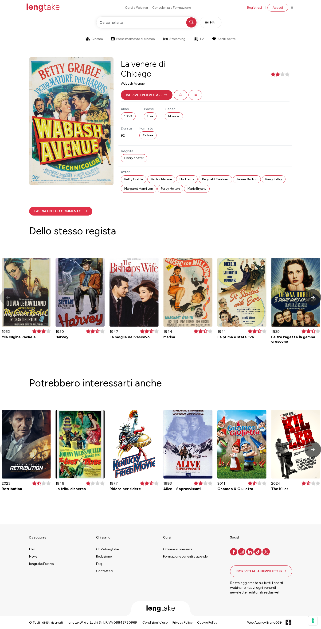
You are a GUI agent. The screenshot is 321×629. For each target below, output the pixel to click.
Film (32, 549)
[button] (146, 95)
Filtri (213, 22)
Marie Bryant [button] (197, 189)
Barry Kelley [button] (273, 179)
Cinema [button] (97, 39)
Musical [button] (174, 116)
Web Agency (256, 623)
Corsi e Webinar (136, 8)
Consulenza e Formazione (171, 8)
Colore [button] (148, 135)
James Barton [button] (246, 179)
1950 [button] (128, 116)
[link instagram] (242, 551)
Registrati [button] (254, 8)
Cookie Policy (207, 623)
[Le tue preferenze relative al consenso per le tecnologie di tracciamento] (312, 620)
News (33, 556)
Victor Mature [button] (161, 179)
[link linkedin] (250, 551)
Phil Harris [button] (187, 179)
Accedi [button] (278, 8)
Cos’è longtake (107, 549)
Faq (99, 564)
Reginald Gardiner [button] (215, 179)
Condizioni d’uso (155, 623)
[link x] (266, 551)
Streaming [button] (177, 39)
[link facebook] (234, 551)
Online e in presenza (177, 549)
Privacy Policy (182, 623)
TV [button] (202, 39)
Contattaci (104, 571)
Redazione (104, 556)
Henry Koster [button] (134, 158)
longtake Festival (42, 564)
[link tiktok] (258, 551)
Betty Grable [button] (133, 179)
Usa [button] (150, 116)
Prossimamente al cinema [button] (135, 39)
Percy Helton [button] (170, 189)
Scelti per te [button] (226, 39)
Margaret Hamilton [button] (138, 189)
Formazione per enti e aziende (185, 556)
